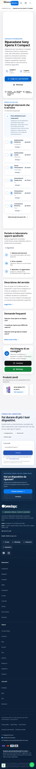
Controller (4, 601)
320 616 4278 (7, 531)
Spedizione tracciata (9, 738)
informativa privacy (14, 458)
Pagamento (5, 668)
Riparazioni (5, 562)
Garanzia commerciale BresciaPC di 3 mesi (15, 740)
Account (4, 647)
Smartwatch (5, 590)
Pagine (4, 625)
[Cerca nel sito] (21, 3)
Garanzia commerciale (8, 729)
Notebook (4, 574)
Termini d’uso (22, 724)
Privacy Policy (5, 724)
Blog (3, 642)
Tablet (3, 585)
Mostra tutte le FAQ (10, 339)
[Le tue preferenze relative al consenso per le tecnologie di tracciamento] (3, 765)
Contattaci (19, 363)
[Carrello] (26, 3)
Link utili (4, 681)
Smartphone (5, 568)
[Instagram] (9, 553)
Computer (4, 579)
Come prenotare (6, 631)
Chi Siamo (4, 636)
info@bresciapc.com (10, 536)
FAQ (3, 652)
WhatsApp (19, 85)
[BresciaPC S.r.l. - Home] (8, 3)
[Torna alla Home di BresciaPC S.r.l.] (10, 506)
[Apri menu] (30, 3)
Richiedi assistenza (18, 491)
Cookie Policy (13, 724)
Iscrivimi (18, 452)
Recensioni (4, 663)
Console (4, 595)
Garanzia (4, 658)
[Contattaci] (31, 764)
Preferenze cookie (20, 729)
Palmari (4, 606)
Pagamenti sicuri (8, 735)
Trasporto (4, 674)
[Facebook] (4, 553)
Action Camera (5, 612)
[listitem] (9, 93)
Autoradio (4, 617)
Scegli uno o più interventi (19, 79)
